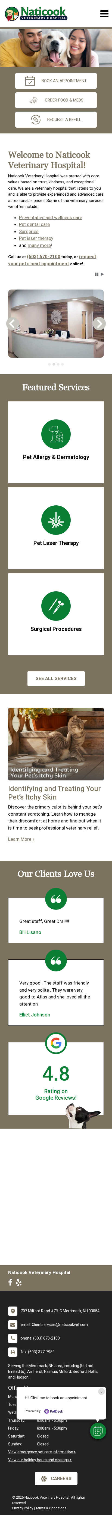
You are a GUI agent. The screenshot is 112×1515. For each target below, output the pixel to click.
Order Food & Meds (64, 100)
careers (61, 1478)
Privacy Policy (22, 1508)
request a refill (64, 119)
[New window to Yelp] (20, 1283)
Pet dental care (34, 224)
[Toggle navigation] (104, 14)
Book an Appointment (64, 80)
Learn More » (21, 839)
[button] (98, 1431)
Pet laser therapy (36, 238)
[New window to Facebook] (11, 1283)
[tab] (49, 364)
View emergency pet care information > (42, 1452)
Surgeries (29, 231)
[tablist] (56, 364)
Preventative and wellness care (50, 217)
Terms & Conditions (51, 1508)
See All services (56, 678)
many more (39, 245)
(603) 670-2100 (43, 256)
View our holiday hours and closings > (40, 1460)
